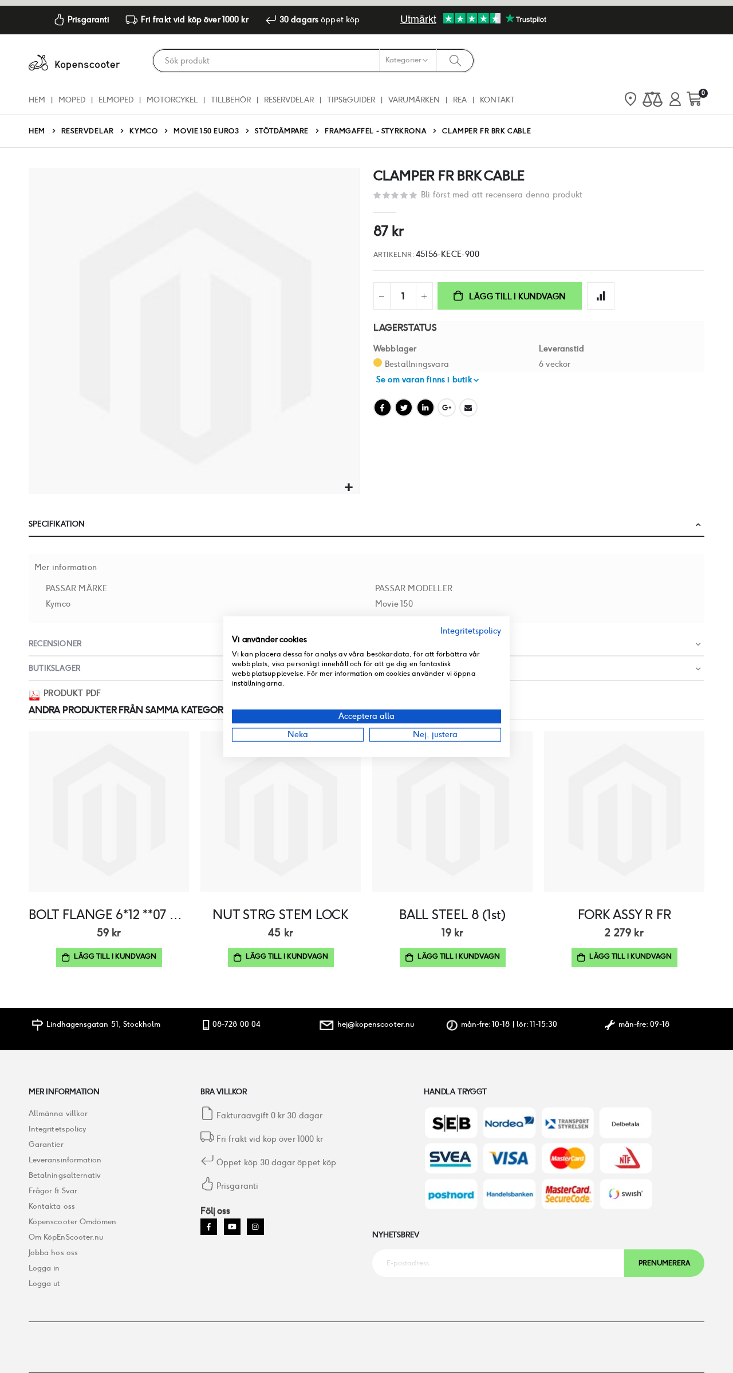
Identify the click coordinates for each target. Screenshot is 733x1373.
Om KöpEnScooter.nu (66, 1237)
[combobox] (313, 61)
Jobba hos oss (53, 1252)
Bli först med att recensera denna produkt (501, 194)
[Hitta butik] (630, 100)
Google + (447, 407)
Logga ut (45, 1283)
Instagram (255, 1226)
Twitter (404, 407)
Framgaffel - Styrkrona (375, 131)
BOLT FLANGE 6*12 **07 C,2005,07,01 (109, 915)
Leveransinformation (65, 1160)
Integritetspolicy (57, 1129)
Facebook (382, 407)
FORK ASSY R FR (624, 915)
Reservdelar (87, 131)
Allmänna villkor (58, 1113)
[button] (349, 488)
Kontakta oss (52, 1206)
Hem (37, 130)
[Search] (455, 60)
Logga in (44, 1268)
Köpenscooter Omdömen (72, 1221)
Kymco (143, 131)
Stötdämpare (282, 131)
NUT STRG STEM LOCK (280, 915)
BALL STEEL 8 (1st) (452, 915)
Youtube (232, 1226)
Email (468, 407)
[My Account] (675, 100)
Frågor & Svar (53, 1191)
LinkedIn (425, 407)
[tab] (366, 524)
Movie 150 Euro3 (206, 131)
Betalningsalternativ (65, 1175)
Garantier (46, 1144)
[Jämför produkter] (653, 100)
